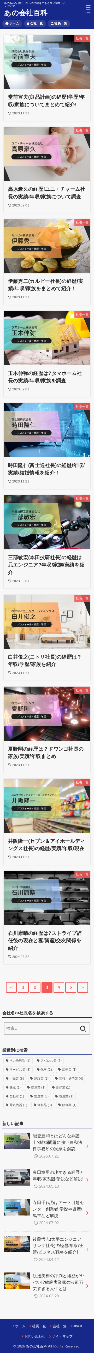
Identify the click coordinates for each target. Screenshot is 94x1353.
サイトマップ (62, 1336)
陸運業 (66, 1096)
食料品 (44, 1105)
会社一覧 (36, 23)
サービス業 (20, 1069)
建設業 (41, 1078)
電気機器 (18, 1105)
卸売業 (69, 1069)
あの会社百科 (26, 13)
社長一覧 (60, 23)
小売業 (16, 1078)
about (77, 1326)
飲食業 (69, 1105)
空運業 (38, 1087)
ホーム (14, 23)
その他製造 (20, 1061)
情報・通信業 (71, 1078)
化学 (46, 1069)
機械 (15, 1087)
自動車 (16, 1096)
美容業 (63, 1087)
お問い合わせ (35, 1336)
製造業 (41, 1096)
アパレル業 (51, 1061)
